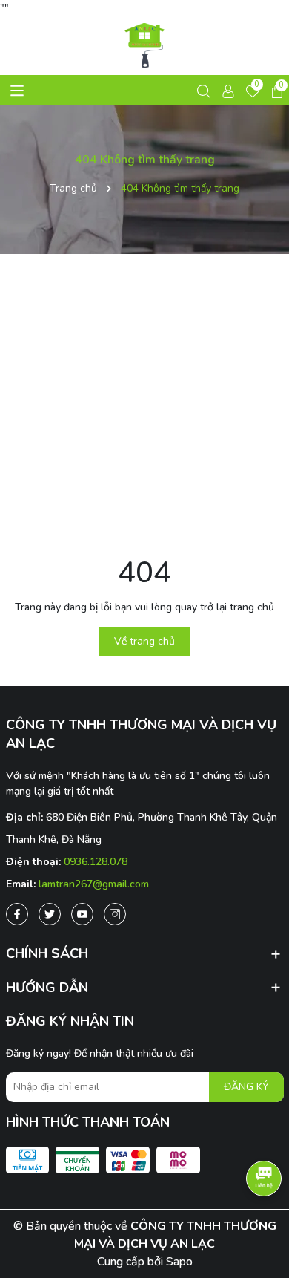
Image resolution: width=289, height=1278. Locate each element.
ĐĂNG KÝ (246, 1087)
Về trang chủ (144, 641)
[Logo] (145, 45)
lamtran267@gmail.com (94, 884)
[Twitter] (50, 914)
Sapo (179, 1261)
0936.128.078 (95, 862)
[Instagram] (115, 914)
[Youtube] (82, 914)
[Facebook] (17, 914)
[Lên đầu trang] (263, 1226)
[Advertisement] (144, 403)
